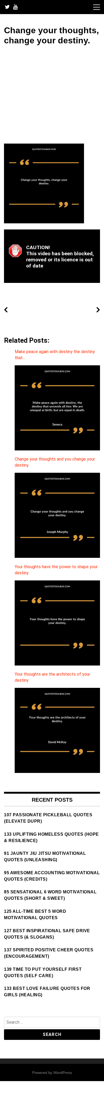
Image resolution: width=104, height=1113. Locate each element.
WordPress (62, 1072)
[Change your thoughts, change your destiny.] (44, 221)
